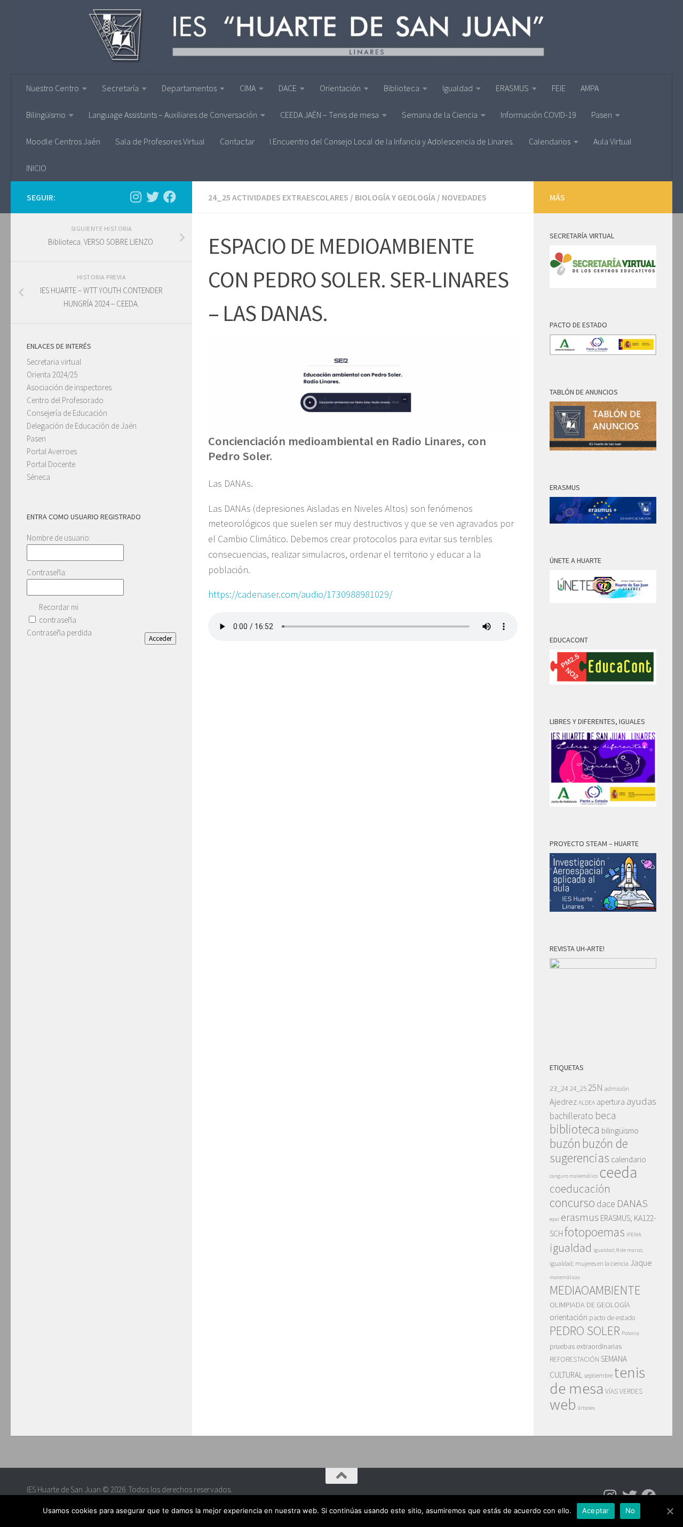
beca (605, 1115)
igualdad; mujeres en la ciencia (589, 1263)
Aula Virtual (612, 141)
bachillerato (571, 1116)
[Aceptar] (669, 1511)
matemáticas (565, 1277)
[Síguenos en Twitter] (152, 196)
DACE (288, 88)
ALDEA (586, 1102)
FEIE (559, 88)
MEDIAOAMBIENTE (595, 1290)
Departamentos (189, 88)
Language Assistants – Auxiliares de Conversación (173, 114)
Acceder (160, 638)
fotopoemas (595, 1232)
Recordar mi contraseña (58, 613)
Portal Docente (51, 464)
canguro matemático (574, 1175)
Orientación (340, 88)
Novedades (464, 197)
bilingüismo (620, 1131)
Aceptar (595, 1510)
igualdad (571, 1247)
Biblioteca (401, 88)
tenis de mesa (597, 1380)
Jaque (641, 1262)
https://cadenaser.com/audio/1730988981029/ (300, 594)
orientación (568, 1317)
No (630, 1510)
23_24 (559, 1088)
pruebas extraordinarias (586, 1346)
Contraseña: (47, 572)
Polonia (630, 1333)
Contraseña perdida (59, 633)
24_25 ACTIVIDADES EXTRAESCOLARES (278, 197)
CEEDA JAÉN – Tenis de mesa (329, 114)
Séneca (38, 477)
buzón (565, 1143)
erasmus (580, 1217)
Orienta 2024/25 (52, 374)
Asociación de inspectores (69, 387)
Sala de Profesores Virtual (160, 141)
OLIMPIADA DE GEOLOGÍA (590, 1304)
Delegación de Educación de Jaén (82, 426)
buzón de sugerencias (589, 1151)
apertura (611, 1102)
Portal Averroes (52, 451)
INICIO (36, 168)
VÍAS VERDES (623, 1391)
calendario (628, 1159)
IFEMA (633, 1234)
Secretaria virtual (54, 362)
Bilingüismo (46, 114)
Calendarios (549, 141)
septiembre (598, 1375)
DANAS (632, 1203)
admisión (617, 1088)
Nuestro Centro (52, 88)
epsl (554, 1219)
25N (595, 1088)
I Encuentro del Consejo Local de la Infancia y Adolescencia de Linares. (391, 141)
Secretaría (120, 88)
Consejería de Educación (67, 413)
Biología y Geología (395, 197)
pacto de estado (612, 1317)
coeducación (580, 1189)
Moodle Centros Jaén (63, 141)
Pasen (601, 114)
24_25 (578, 1088)
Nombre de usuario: (59, 538)
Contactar (237, 141)
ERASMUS (512, 88)
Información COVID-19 (538, 114)
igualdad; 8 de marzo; (618, 1250)
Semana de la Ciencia (440, 114)
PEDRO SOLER (585, 1330)
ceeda (618, 1172)
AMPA (590, 88)
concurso (572, 1202)
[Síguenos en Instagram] (135, 196)
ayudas (641, 1101)
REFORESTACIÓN (574, 1359)
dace (606, 1204)
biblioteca (575, 1129)
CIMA (248, 88)
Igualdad (457, 88)
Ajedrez (563, 1101)
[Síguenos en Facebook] (169, 196)
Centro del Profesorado (65, 400)
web (563, 1404)
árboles (586, 1407)
